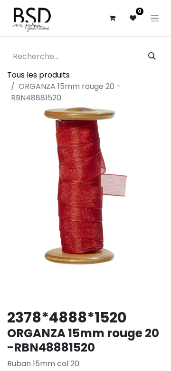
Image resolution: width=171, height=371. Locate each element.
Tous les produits (38, 74)
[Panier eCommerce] (112, 18)
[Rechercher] (152, 57)
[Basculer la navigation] (154, 18)
